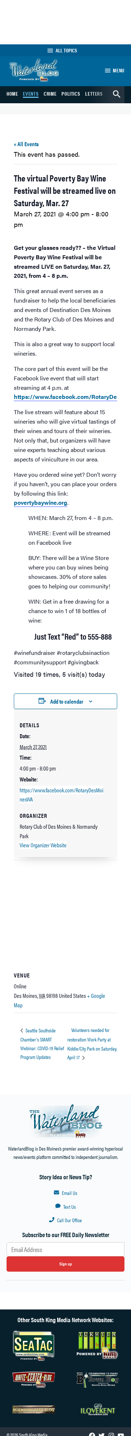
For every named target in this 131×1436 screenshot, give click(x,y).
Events (31, 93)
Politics (70, 93)
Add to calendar (66, 701)
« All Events (26, 144)
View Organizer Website (43, 845)
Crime (50, 93)
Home (12, 93)
